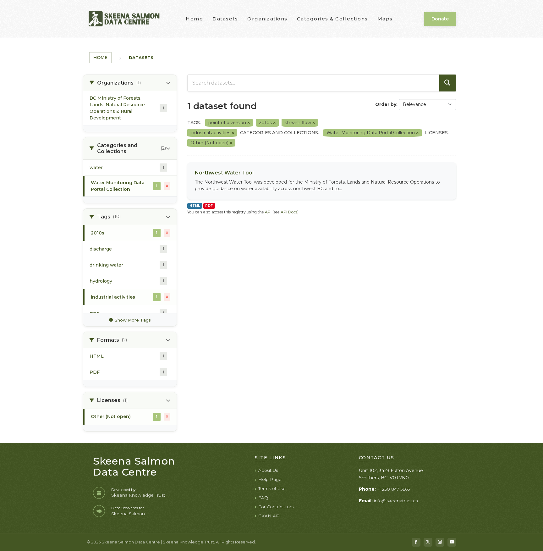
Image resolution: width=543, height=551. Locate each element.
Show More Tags (133, 319)
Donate (440, 19)
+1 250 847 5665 (393, 489)
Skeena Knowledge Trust (138, 495)
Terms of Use (272, 488)
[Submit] (447, 82)
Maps (385, 19)
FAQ (263, 497)
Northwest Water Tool (224, 173)
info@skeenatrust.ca (396, 500)
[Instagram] (440, 542)
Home (194, 19)
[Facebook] (416, 542)
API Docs (289, 212)
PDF (209, 206)
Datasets (225, 19)
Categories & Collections (332, 19)
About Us (268, 470)
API (268, 212)
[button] (130, 83)
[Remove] (248, 123)
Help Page (270, 479)
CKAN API (269, 515)
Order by (385, 104)
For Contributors (275, 506)
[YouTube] (451, 542)
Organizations (267, 19)
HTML (194, 206)
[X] (428, 542)
